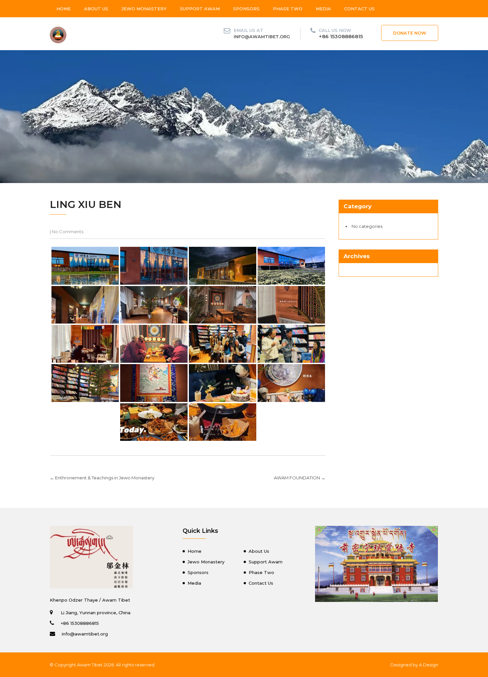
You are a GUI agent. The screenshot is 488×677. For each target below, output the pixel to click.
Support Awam (200, 8)
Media (323, 8)
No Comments (67, 231)
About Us (96, 8)
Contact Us (359, 8)
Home (63, 8)
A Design (428, 664)
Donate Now (409, 33)
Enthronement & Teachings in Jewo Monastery (102, 477)
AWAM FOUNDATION (299, 477)
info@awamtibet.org (262, 36)
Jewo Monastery (144, 8)
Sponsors (246, 8)
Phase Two (287, 8)
